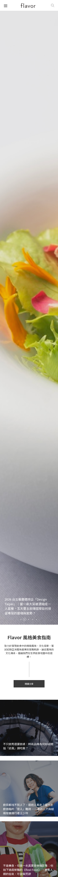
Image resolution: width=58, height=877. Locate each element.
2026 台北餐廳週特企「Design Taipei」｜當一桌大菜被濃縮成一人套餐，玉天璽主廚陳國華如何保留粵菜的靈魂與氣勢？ (28, 606)
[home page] (28, 5)
